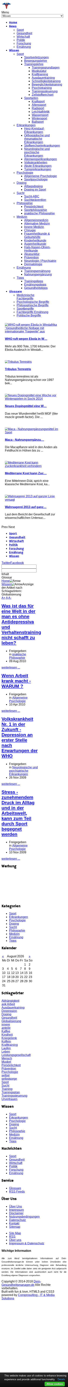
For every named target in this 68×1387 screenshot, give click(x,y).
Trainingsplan (11, 1092)
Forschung (24, 43)
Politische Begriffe (29, 315)
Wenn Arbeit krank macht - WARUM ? (16, 681)
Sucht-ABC (31, 196)
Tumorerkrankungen (37, 169)
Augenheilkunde (35, 243)
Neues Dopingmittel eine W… (26, 406)
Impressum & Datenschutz (26, 1243)
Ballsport (38, 121)
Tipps (20, 277)
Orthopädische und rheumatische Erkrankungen (37, 139)
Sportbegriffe (25, 308)
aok (4, 1004)
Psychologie (25, 172)
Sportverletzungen (36, 57)
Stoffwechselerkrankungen (42, 145)
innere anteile (6, 1026)
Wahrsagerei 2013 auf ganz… (25, 507)
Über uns (15, 1240)
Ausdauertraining (43, 77)
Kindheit (7, 1034)
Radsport (38, 108)
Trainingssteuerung (45, 91)
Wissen (14, 50)
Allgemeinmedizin (36, 220)
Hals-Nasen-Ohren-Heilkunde (37, 249)
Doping (21, 182)
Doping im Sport (35, 189)
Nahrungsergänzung (38, 274)
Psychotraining (42, 87)
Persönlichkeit (33, 206)
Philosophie (25, 203)
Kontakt (14, 1223)
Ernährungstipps (35, 284)
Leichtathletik (40, 111)
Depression (9, 1011)
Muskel (6, 1061)
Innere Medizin (34, 226)
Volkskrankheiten (35, 162)
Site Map (15, 1233)
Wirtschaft (23, 36)
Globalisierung (11, 1021)
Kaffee (6, 1031)
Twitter (6, 562)
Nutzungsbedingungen (24, 1216)
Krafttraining (40, 74)
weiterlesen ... (11, 667)
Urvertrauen (9, 1099)
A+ (3, 597)
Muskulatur (39, 71)
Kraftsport (38, 101)
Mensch (7, 1058)
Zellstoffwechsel (42, 94)
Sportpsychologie (36, 179)
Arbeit (11, 1004)
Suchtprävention (35, 199)
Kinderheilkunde (35, 240)
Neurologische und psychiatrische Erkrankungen (23, 771)
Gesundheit (24, 33)
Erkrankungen (26, 125)
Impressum (16, 1209)
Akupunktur (31, 254)
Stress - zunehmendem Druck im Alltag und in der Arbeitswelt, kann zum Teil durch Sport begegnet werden (18, 813)
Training (7, 1088)
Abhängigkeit (10, 1000)
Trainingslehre (33, 64)
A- (9, 597)
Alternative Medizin (37, 223)
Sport (20, 29)
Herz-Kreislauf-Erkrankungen (34, 130)
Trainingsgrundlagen (46, 67)
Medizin (22, 216)
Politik (21, 40)
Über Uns (15, 1206)
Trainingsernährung (37, 271)
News (13, 26)
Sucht (20, 193)
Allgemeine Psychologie (40, 176)
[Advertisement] (20, 886)
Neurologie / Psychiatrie (40, 260)
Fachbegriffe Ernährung (32, 312)
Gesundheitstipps (36, 288)
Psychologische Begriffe (33, 301)
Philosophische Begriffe (33, 305)
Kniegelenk (9, 1038)
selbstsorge (9, 1078)
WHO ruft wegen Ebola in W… (26, 338)
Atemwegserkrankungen (40, 159)
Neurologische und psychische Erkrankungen (37, 152)
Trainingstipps (33, 281)
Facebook (17, 562)
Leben (6, 1051)
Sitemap (14, 1226)
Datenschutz (17, 1220)
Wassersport (40, 115)
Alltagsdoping (33, 186)
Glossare (15, 291)
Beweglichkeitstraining (47, 84)
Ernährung (24, 46)
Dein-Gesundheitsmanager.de (21, 1283)
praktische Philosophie (39, 213)
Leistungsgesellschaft (16, 1055)
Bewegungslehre (35, 60)
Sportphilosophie (35, 210)
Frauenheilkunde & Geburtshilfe (37, 235)
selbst (5, 1075)
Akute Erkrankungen (38, 165)
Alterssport (39, 104)
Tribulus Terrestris (18, 369)
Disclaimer (16, 1213)
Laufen (6, 1048)
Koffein (6, 1041)
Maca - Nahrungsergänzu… (24, 439)
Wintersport (39, 118)
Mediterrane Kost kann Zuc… (26, 473)
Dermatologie (33, 264)
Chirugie (30, 230)
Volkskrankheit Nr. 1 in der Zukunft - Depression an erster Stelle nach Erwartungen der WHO (20, 737)
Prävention (31, 257)
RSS (12, 1236)
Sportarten (31, 98)
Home (13, 22)
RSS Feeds (17, 1191)
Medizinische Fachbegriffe (25, 296)
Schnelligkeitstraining (46, 81)
